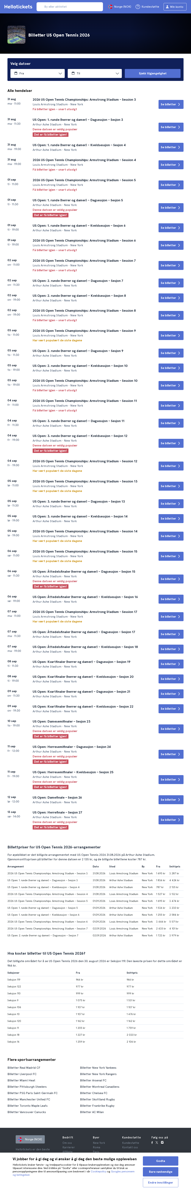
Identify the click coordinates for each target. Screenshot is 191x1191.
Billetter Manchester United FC (28, 1099)
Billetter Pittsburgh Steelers (27, 1086)
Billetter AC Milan (92, 1112)
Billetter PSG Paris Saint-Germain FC (32, 1093)
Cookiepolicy (98, 1171)
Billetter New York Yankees (98, 1067)
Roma (96, 1147)
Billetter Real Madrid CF (23, 1067)
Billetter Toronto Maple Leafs (27, 1105)
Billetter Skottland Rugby (97, 1099)
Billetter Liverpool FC (22, 1074)
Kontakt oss (130, 1147)
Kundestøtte (130, 1143)
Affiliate (67, 1152)
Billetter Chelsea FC (93, 1093)
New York (99, 1143)
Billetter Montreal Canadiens (99, 1086)
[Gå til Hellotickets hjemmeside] (19, 7)
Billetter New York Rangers (98, 1074)
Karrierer (68, 1147)
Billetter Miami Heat (21, 1080)
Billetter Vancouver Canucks (26, 1112)
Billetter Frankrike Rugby (97, 1105)
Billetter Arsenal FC (93, 1080)
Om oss (67, 1143)
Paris (96, 1152)
